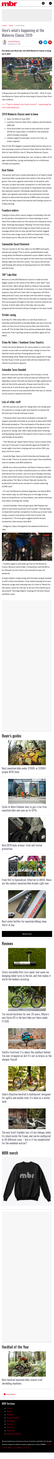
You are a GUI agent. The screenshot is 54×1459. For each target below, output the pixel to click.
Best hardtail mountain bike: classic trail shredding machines (22, 1381)
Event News (20, 25)
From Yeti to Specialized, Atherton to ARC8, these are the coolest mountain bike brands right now (26, 881)
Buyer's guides (11, 735)
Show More (10, 1394)
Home (4, 25)
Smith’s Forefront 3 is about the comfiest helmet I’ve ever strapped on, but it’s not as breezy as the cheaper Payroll (27, 1055)
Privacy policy (14, 1448)
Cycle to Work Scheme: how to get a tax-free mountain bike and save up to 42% (24, 808)
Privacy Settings (24, 1448)
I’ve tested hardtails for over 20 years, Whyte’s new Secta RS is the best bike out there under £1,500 (25, 1017)
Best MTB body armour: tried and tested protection (22, 847)
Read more (27, 934)
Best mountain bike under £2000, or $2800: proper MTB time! (24, 770)
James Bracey (14, 41)
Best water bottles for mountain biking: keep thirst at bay (24, 923)
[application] (27, 547)
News (11, 25)
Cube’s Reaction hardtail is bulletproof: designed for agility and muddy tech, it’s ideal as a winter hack (26, 1097)
